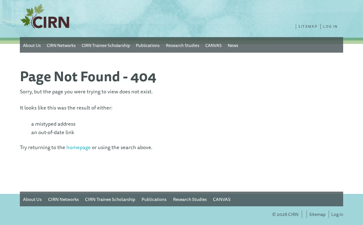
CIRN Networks (61, 45)
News (233, 45)
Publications (148, 45)
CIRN (45, 17)
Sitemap (307, 26)
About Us (32, 45)
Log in (330, 26)
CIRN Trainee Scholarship (106, 45)
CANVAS (213, 45)
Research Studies (182, 45)
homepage (78, 147)
